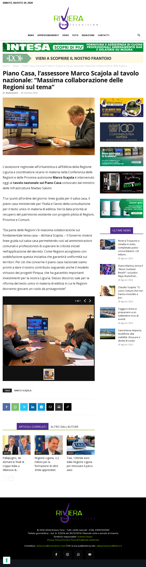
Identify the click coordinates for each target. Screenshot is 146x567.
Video (65, 35)
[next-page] (11, 478)
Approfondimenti (48, 35)
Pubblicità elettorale (89, 540)
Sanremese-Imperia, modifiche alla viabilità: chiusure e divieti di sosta (130, 335)
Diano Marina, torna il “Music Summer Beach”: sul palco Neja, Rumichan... (130, 271)
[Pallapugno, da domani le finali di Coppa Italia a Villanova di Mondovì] (17, 445)
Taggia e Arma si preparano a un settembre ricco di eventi (128, 314)
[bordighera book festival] (121, 107)
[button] (138, 35)
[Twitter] (24, 407)
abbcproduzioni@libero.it (109, 546)
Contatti (103, 35)
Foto (75, 35)
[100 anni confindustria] (121, 132)
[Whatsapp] (78, 554)
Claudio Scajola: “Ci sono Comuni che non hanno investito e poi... (130, 292)
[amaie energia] (121, 156)
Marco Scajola (22, 390)
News (31, 35)
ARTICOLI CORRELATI (32, 426)
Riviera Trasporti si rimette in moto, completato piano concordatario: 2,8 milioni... (129, 247)
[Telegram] (41, 407)
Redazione (88, 35)
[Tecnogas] (121, 208)
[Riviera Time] (73, 18)
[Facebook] (6, 407)
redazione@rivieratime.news (51, 546)
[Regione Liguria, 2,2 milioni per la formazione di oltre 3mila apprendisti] (49, 445)
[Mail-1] (90, 554)
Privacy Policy (54, 540)
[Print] (59, 407)
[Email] (50, 407)
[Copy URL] (67, 407)
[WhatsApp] (15, 407)
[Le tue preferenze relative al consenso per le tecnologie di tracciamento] (6, 560)
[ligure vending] (121, 182)
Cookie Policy (70, 540)
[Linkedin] (32, 407)
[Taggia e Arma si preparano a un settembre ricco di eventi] (107, 312)
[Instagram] (67, 554)
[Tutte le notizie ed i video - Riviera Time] (73, 513)
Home (6, 65)
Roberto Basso (85, 537)
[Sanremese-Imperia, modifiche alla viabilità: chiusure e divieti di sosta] (107, 334)
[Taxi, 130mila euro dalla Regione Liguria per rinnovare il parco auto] (81, 445)
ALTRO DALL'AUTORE (64, 426)
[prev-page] (5, 478)
